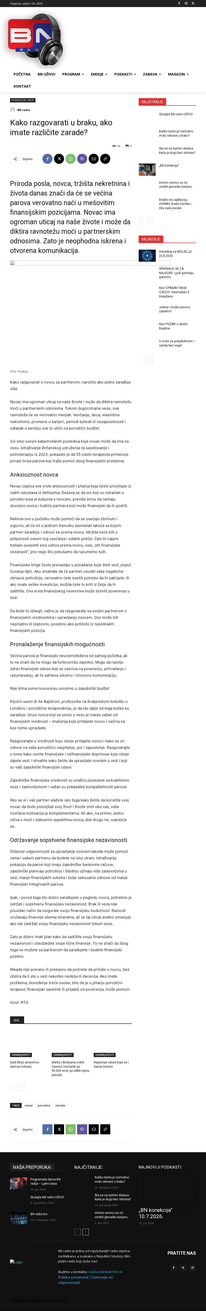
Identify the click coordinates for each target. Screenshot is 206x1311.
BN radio (23, 110)
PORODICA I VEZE (23, 100)
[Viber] (82, 159)
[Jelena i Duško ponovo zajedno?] (147, 311)
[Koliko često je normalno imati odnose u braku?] (147, 135)
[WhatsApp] (71, 159)
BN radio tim (38, 1214)
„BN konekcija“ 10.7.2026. (155, 1213)
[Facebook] (179, 4)
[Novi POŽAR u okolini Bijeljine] (147, 328)
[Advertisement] (137, 38)
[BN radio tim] (18, 1218)
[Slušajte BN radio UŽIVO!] (147, 118)
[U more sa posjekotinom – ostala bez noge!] (147, 345)
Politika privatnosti (73, 1277)
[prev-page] (13, 1087)
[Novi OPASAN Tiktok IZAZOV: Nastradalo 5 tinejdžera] (147, 292)
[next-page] (21, 1087)
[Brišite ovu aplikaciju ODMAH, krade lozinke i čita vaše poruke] (147, 204)
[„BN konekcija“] (147, 170)
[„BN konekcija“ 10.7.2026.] (167, 1189)
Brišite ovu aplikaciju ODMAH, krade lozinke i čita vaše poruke (175, 204)
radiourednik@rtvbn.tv (105, 1271)
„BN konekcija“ (169, 165)
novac (29, 1105)
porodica (44, 1105)
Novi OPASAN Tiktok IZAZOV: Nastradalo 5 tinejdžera (174, 292)
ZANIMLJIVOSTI (21, 1055)
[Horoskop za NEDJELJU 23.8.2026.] (147, 256)
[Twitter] (183, 1267)
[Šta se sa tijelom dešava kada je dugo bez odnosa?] (147, 152)
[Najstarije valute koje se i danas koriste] (113, 1043)
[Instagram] (186, 4)
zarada (60, 1105)
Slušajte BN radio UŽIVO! (176, 114)
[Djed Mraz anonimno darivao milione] (29, 1043)
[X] (193, 4)
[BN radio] (13, 109)
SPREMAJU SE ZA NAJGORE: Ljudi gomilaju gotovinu (176, 273)
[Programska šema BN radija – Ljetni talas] (18, 1183)
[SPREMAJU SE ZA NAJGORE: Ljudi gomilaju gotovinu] (147, 273)
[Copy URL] (105, 159)
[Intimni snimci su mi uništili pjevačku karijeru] (147, 187)
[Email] (94, 159)
